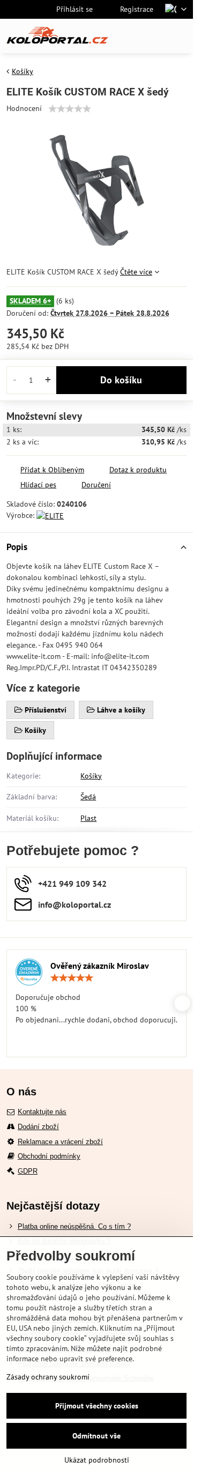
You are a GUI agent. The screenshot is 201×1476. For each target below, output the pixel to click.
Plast (88, 818)
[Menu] (180, 36)
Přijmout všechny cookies (96, 1406)
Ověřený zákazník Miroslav (99, 965)
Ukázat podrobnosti (96, 1460)
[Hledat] (129, 36)
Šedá (88, 797)
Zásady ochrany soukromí (48, 1377)
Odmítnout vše (96, 1436)
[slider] (69, 109)
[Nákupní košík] (154, 36)
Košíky (91, 776)
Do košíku (121, 380)
